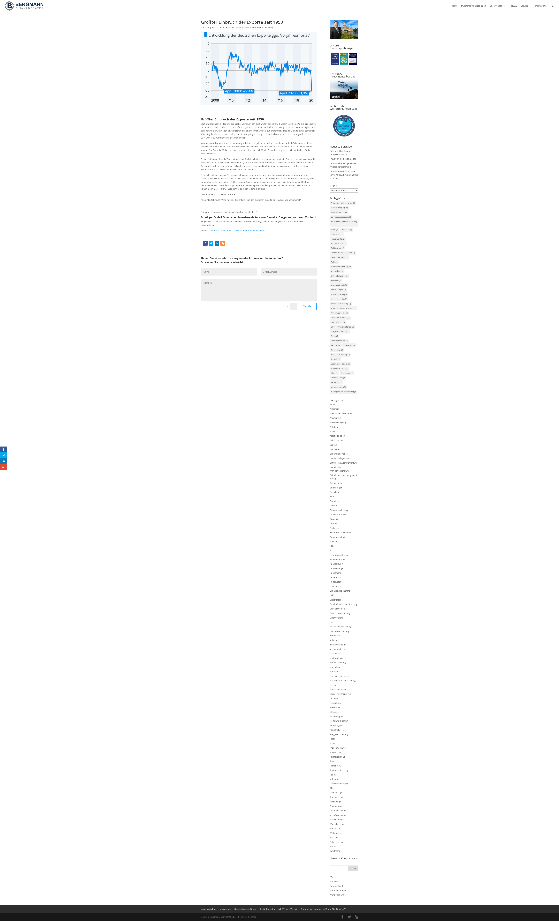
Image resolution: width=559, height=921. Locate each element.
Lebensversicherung (340, 317)
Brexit (334, 229)
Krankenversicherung (341, 303)
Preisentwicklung (265, 27)
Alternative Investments (341, 413)
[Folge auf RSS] (222, 243)
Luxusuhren (335, 703)
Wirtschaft (334, 837)
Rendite (335, 345)
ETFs (332, 546)
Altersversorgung (339, 207)
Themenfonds (336, 806)
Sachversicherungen (340, 364)
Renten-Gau (349, 345)
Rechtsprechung (337, 756)
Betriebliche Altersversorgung (343, 462)
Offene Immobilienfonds (342, 327)
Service (524, 6)
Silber (334, 373)
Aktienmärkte (348, 203)
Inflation (333, 640)
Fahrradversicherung (339, 555)
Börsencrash (336, 483)
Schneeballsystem (339, 368)
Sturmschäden (338, 377)
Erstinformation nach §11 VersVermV (278, 909)
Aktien (334, 203)
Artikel (333, 431)
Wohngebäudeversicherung (343, 391)
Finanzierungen (337, 568)
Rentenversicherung (340, 354)
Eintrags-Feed (336, 886)
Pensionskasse (337, 729)
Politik (253, 27)
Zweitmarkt (335, 850)
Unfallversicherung (338, 810)
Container (346, 229)
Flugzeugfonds (337, 581)
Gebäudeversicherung (340, 590)
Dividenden (335, 519)
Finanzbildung (336, 563)
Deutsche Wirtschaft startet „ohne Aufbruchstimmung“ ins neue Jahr (344, 175)
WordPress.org (337, 894)
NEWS (514, 6)
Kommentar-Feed (338, 890)
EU (331, 550)
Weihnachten (336, 833)
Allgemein (334, 408)
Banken (333, 444)
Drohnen (334, 523)
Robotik (335, 359)
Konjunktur (335, 667)
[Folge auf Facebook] (205, 243)
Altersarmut (335, 418)
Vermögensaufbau (338, 815)
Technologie (335, 801)
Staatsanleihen (337, 797)
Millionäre (334, 712)
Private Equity (336, 752)
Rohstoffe (334, 779)
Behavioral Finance (339, 453)
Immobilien (337, 271)
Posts (332, 743)
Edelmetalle (337, 234)
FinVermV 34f (336, 577)
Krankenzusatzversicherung (343, 308)
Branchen (230, 27)
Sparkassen (347, 373)
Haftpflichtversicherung (340, 626)
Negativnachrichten (339, 720)
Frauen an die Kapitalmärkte (343, 158)
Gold (334, 262)
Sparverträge (336, 792)
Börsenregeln (336, 487)
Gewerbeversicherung (340, 613)
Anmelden (334, 881)
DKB (207, 27)
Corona (333, 505)
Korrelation (335, 671)
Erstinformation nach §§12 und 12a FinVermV (323, 909)
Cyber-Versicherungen (340, 510)
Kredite (333, 685)
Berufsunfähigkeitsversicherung (344, 223)
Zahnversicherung (338, 842)
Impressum (540, 6)
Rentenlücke (337, 350)
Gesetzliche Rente (339, 257)
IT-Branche (335, 653)
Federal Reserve (337, 559)
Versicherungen (338, 387)
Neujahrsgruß (336, 725)
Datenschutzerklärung (245, 909)
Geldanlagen (337, 248)
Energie (333, 541)
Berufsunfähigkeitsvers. (341, 458)
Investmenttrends (338, 649)
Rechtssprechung (339, 340)
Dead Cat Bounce (338, 514)
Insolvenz (336, 280)
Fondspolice (335, 586)
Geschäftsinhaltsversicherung (343, 604)
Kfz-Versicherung (339, 294)
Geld (332, 595)
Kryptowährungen (339, 313)
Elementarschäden (338, 537)
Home (454, 6)
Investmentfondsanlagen (473, 6)
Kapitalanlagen (338, 290)
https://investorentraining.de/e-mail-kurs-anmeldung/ (239, 230)
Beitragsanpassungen (341, 217)
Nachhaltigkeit (338, 322)
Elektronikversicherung (340, 532)
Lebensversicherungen (340, 693)
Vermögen (336, 382)
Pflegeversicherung (340, 331)
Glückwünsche (336, 617)
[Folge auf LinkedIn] (217, 243)
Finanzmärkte (242, 27)
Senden (308, 306)
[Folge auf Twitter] (211, 243)
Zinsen (333, 846)
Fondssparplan (338, 243)
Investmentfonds (339, 285)
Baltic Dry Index (337, 440)
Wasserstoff (335, 828)
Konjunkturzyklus (339, 299)
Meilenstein (335, 707)
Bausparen (335, 449)
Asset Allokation (339, 212)
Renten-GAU (335, 765)
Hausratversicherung (341, 266)
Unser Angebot (497, 6)
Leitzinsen (334, 698)
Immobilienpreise (339, 276)
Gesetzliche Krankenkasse (343, 253)
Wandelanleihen (337, 824)
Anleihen (334, 427)
